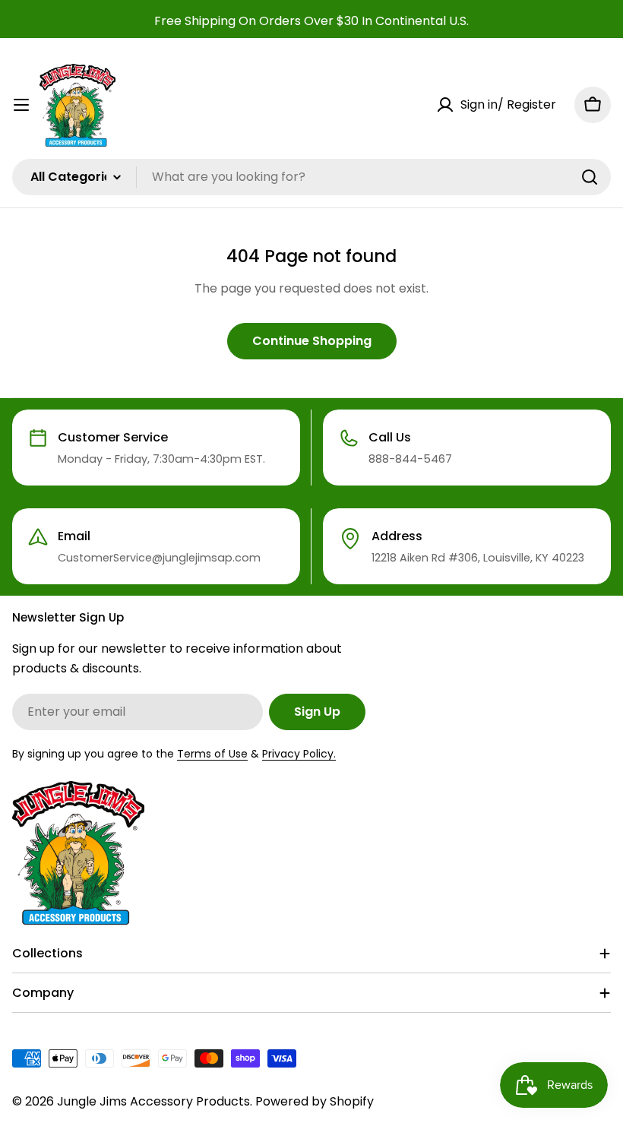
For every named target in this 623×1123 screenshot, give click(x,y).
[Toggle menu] (21, 105)
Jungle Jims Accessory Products (153, 1101)
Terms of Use (212, 753)
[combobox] (311, 177)
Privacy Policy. (299, 753)
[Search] (589, 177)
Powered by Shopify (314, 1101)
